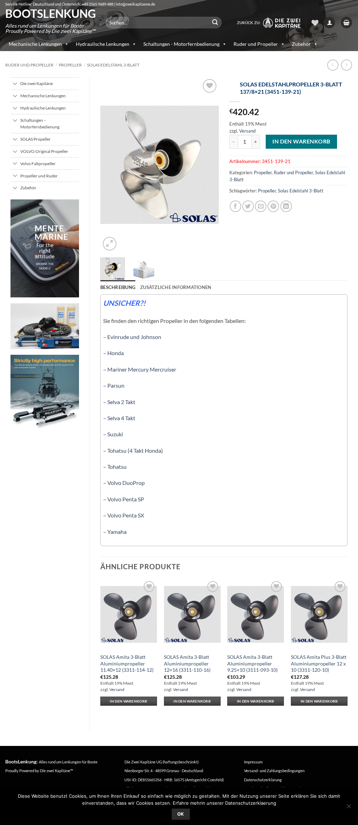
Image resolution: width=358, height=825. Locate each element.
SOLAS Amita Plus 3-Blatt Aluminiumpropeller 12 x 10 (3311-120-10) (318, 663)
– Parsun (113, 385)
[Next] (207, 164)
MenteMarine (51, 232)
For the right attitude (45, 251)
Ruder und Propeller (256, 44)
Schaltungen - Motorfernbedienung (181, 44)
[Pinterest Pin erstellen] (273, 206)
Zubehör (301, 44)
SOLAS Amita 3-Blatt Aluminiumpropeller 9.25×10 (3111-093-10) (252, 663)
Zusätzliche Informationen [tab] (175, 287)
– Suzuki (113, 434)
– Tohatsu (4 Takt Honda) (133, 450)
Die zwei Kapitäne (56, 770)
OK (180, 814)
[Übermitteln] (215, 23)
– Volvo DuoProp (124, 482)
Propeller (70, 65)
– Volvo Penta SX (123, 515)
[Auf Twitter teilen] (248, 206)
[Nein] (348, 808)
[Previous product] (346, 64)
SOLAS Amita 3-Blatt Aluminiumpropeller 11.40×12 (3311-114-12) (126, 663)
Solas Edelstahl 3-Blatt (113, 65)
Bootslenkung (50, 13)
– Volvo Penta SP (123, 499)
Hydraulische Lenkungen (102, 44)
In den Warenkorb (301, 141)
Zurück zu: (249, 22)
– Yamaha (115, 531)
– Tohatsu (115, 466)
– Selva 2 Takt (119, 402)
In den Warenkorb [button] (128, 701)
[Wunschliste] (315, 22)
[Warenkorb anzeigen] (346, 22)
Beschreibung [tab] (117, 287)
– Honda (113, 353)
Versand (247, 131)
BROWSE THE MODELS (45, 266)
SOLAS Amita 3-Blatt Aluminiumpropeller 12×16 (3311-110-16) (187, 663)
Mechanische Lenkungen (35, 44)
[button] (329, 22)
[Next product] (332, 64)
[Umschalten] (15, 84)
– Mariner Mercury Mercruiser (139, 369)
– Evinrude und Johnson (132, 336)
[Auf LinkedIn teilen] (286, 206)
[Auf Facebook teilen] (235, 206)
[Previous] (111, 164)
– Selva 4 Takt (119, 418)
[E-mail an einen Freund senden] (260, 206)
